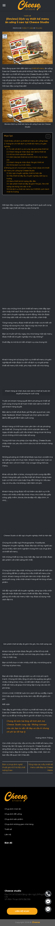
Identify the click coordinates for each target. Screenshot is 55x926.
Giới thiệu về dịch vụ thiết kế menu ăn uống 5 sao (26, 141)
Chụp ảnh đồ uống (13, 814)
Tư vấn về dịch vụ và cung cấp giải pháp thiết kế (29, 149)
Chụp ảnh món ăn (13, 809)
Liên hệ (8, 834)
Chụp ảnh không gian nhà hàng (19, 824)
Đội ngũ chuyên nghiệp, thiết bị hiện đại (25, 173)
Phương (39, 28)
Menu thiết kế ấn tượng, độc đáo (22, 181)
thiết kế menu (38, 68)
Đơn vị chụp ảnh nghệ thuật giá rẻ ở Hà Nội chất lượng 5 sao (13, 767)
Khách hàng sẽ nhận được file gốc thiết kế (26, 162)
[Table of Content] (48, 136)
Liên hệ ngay (22, 911)
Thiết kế (27, 16)
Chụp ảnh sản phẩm (14, 819)
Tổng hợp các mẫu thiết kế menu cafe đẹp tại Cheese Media (40, 767)
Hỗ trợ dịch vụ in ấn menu (20, 165)
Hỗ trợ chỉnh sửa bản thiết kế (21, 154)
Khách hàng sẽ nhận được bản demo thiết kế (27, 152)
